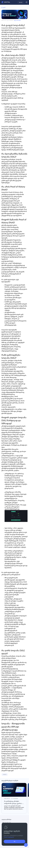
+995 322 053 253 (6, 822)
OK (14, 841)
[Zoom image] (16, 516)
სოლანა (4, 774)
